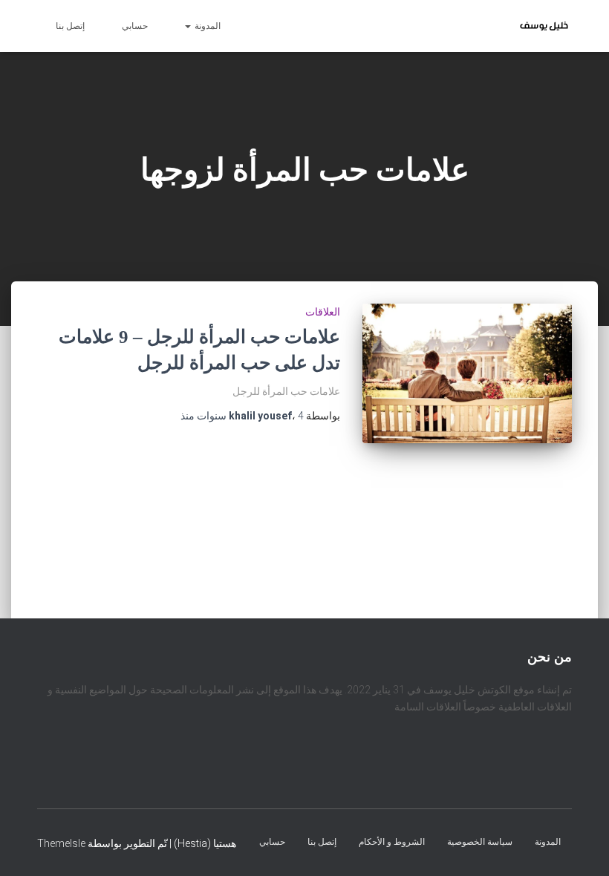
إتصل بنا (70, 26)
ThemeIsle (61, 843)
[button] (188, 26)
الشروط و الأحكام (392, 841)
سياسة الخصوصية (479, 841)
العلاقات (322, 312)
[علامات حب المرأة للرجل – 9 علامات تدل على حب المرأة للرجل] (467, 373)
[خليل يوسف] (544, 26)
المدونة (206, 26)
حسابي (135, 26)
